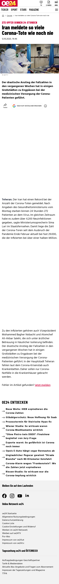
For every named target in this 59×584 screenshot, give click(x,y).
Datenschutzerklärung (12, 520)
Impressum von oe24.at (13, 540)
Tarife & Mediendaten (12, 563)
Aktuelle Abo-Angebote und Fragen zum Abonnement (27, 567)
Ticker (4, 9)
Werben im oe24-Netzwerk (15, 530)
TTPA (4, 573)
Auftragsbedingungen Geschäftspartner (21, 560)
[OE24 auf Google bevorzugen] (45, 106)
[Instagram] (12, 496)
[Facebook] (4, 496)
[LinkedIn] (27, 496)
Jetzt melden (42, 385)
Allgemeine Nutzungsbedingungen (18, 517)
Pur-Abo (6, 536)
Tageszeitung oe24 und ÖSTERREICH (20, 550)
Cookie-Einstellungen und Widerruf (19, 527)
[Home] (3, 16)
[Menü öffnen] (56, 9)
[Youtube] (20, 496)
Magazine (34, 9)
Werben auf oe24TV (11, 533)
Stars (23, 9)
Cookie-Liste (8, 523)
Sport (14, 9)
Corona (9, 16)
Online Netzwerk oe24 (13, 504)
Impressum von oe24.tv (13, 543)
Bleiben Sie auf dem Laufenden (17, 485)
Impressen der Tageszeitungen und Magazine (23, 570)
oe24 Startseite (9, 513)
